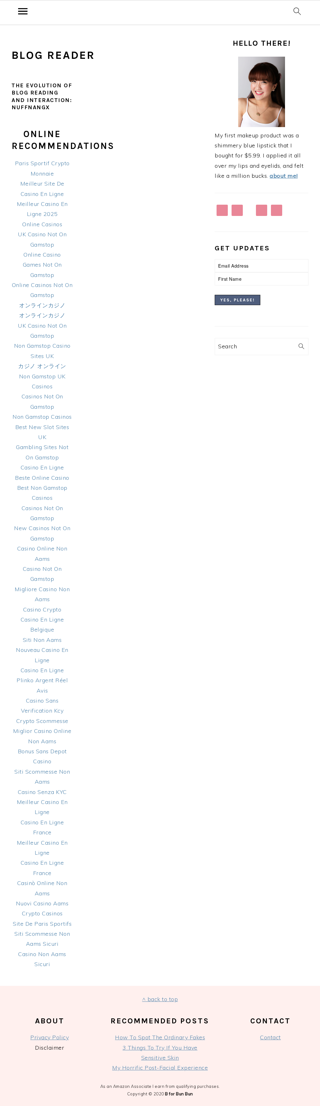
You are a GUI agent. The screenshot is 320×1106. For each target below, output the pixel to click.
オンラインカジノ (42, 305)
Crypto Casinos (42, 913)
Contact (270, 1037)
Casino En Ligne (42, 467)
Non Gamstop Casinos (42, 416)
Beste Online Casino (42, 477)
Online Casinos (42, 224)
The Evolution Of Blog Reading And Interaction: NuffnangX (42, 96)
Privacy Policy (49, 1037)
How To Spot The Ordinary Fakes (160, 1037)
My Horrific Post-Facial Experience (160, 1067)
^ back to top (160, 999)
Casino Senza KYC (42, 792)
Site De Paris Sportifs (42, 923)
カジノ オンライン (42, 366)
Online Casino (42, 254)
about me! (284, 175)
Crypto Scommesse (42, 721)
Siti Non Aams (42, 639)
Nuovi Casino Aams (42, 903)
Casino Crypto (42, 609)
